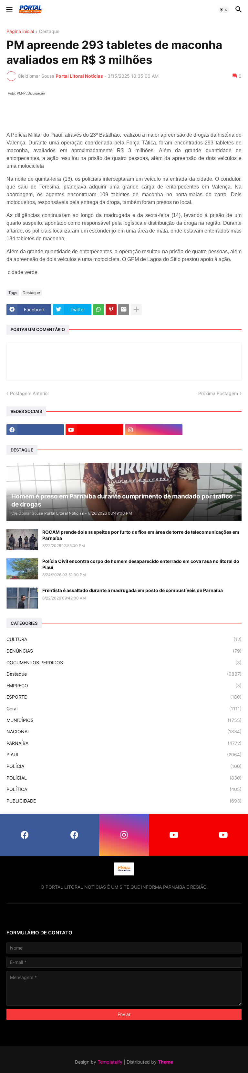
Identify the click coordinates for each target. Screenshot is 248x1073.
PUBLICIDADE (124, 801)
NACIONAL (124, 731)
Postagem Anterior (29, 393)
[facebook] (35, 429)
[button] (9, 9)
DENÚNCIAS (124, 651)
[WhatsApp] (98, 309)
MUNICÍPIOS (124, 720)
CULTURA (124, 639)
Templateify (110, 1062)
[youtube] (94, 429)
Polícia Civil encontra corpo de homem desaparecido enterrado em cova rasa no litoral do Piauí (140, 564)
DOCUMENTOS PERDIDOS (124, 662)
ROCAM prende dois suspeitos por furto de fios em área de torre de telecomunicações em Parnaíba (140, 535)
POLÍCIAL (124, 778)
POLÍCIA (124, 766)
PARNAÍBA (124, 743)
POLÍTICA (124, 789)
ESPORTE (124, 697)
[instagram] (153, 429)
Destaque (49, 31)
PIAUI (124, 754)
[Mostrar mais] (136, 309)
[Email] (123, 309)
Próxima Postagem (218, 393)
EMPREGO (124, 685)
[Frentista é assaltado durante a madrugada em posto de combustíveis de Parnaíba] (22, 598)
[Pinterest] (111, 309)
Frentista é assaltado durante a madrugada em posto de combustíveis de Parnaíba (132, 590)
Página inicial (20, 31)
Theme (165, 1062)
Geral (124, 708)
